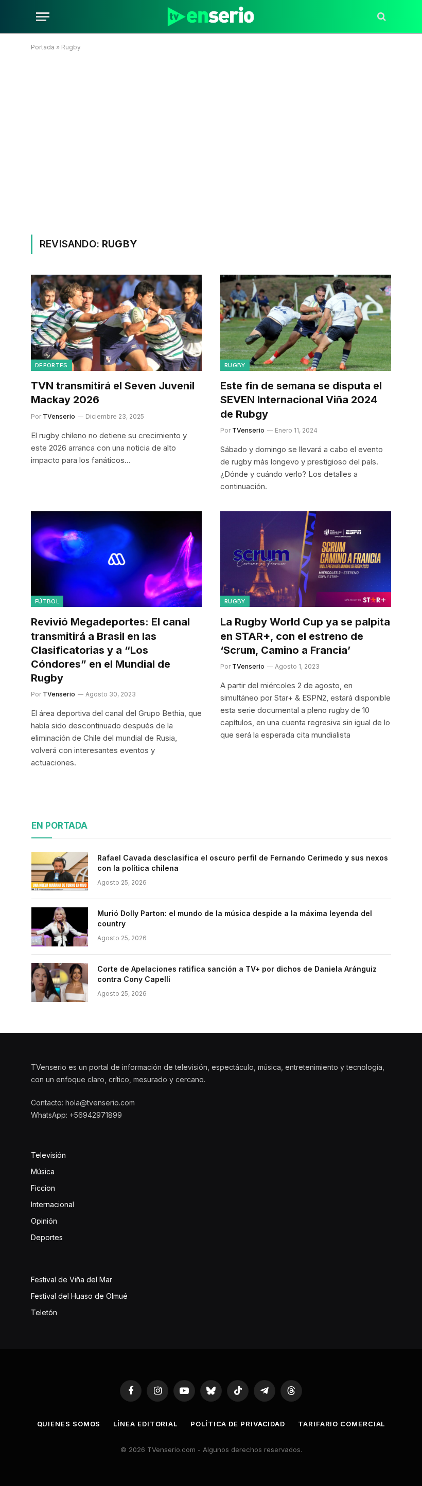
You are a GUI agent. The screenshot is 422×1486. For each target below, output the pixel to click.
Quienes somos (69, 1424)
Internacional (52, 1204)
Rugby (234, 365)
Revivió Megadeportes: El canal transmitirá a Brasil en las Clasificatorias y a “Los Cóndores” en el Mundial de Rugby (110, 650)
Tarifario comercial (341, 1424)
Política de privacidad (237, 1424)
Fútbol (47, 601)
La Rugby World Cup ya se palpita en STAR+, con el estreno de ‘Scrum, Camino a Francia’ (305, 636)
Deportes (51, 365)
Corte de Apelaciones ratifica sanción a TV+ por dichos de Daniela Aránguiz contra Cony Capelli (237, 973)
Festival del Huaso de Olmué (79, 1296)
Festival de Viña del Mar (71, 1279)
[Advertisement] (211, 141)
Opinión (44, 1220)
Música (43, 1171)
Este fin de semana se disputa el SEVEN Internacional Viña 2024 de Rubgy (301, 400)
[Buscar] (380, 16)
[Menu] (42, 16)
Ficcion (43, 1188)
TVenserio (59, 416)
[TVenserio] (211, 16)
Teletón (44, 1312)
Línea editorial (145, 1424)
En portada (59, 825)
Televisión (48, 1155)
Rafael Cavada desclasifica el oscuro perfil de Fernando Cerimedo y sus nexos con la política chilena (242, 862)
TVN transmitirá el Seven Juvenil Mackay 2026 (113, 393)
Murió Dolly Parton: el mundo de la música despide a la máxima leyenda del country (234, 918)
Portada (43, 47)
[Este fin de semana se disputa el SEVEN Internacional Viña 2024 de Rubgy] (305, 323)
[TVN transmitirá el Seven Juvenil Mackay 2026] (116, 323)
